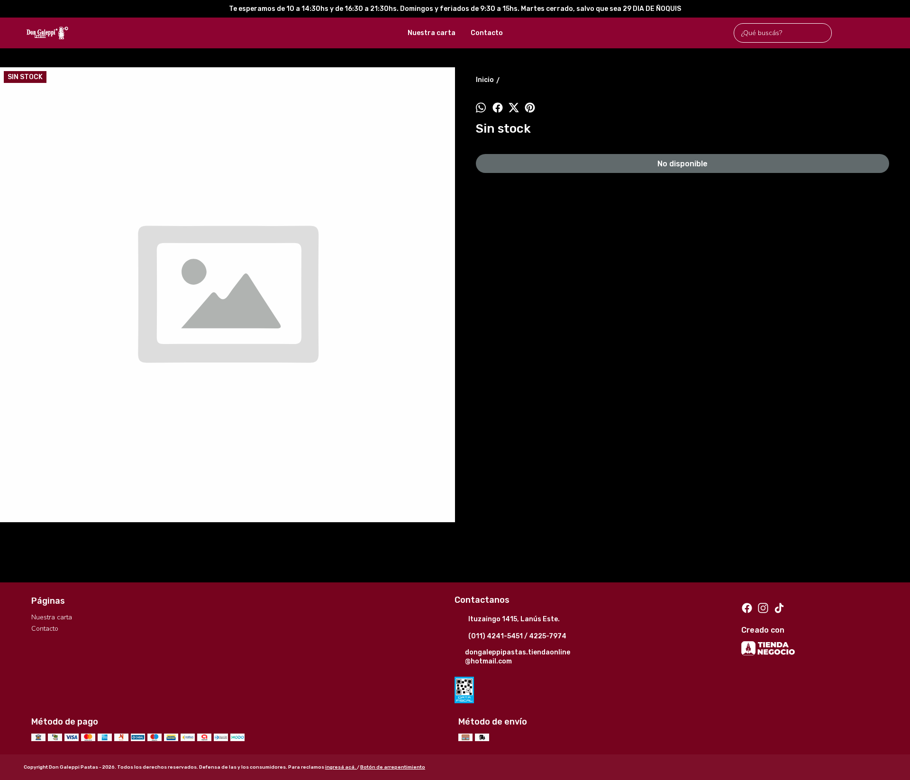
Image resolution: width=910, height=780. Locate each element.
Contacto (487, 33)
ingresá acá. (341, 767)
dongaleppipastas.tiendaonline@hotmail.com (517, 656)
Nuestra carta (431, 33)
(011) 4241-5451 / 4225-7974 (517, 636)
